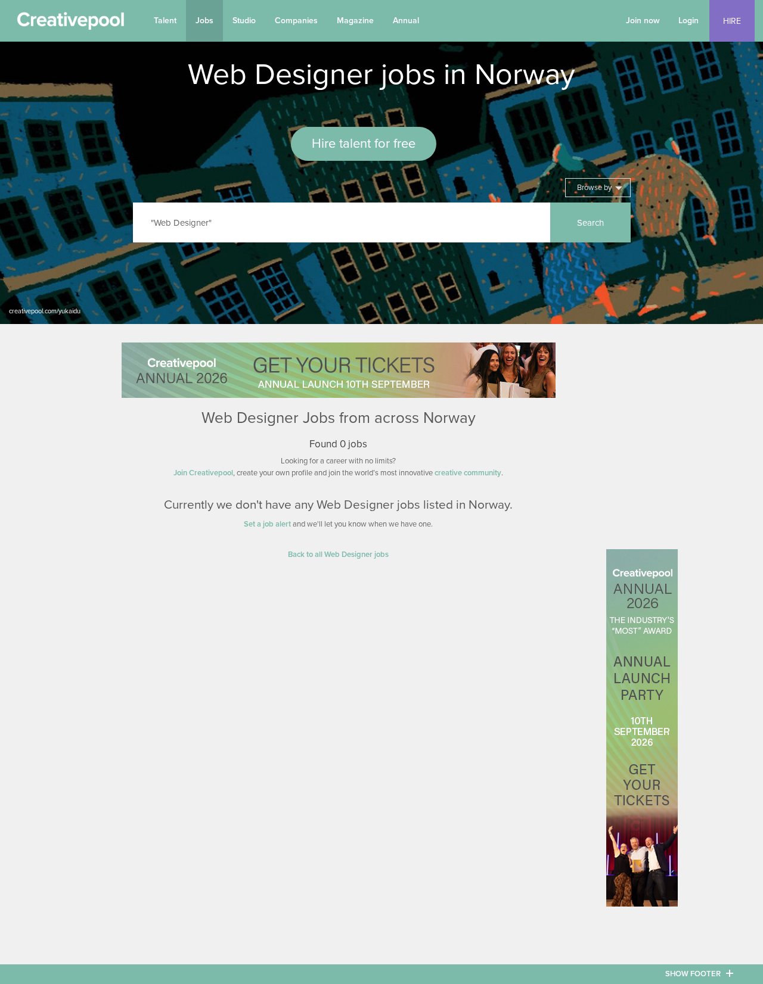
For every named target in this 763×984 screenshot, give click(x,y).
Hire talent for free (363, 143)
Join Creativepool (203, 473)
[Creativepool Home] (70, 24)
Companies (296, 20)
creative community (468, 473)
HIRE (732, 21)
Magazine (355, 20)
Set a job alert (267, 524)
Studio (244, 20)
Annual (406, 20)
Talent (165, 20)
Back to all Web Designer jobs (338, 554)
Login (688, 20)
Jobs (204, 20)
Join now (643, 20)
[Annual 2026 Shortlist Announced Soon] (339, 370)
